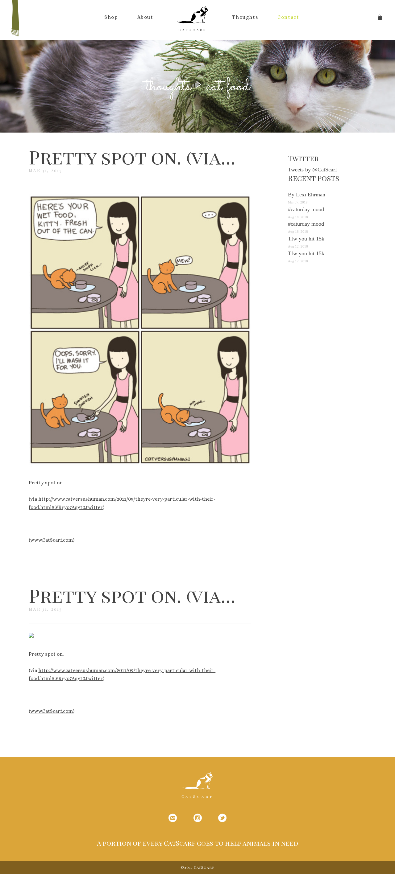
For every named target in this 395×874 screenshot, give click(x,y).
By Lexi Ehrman (306, 194)
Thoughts (245, 17)
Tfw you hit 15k (306, 238)
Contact (288, 17)
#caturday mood (306, 209)
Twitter (303, 158)
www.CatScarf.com (51, 540)
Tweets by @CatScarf (312, 169)
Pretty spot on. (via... (132, 156)
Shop (111, 17)
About (145, 17)
